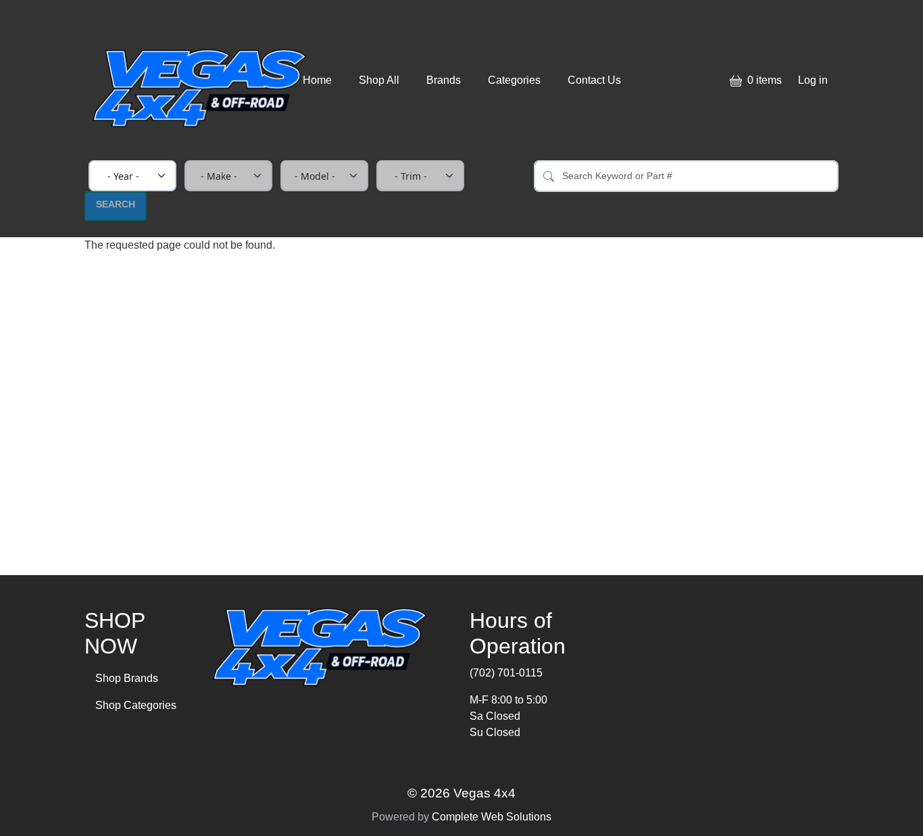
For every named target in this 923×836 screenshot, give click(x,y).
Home (317, 80)
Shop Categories (135, 705)
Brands (443, 80)
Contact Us (594, 80)
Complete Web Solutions (491, 816)
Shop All (379, 80)
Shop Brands (126, 678)
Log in (813, 80)
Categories (514, 80)
